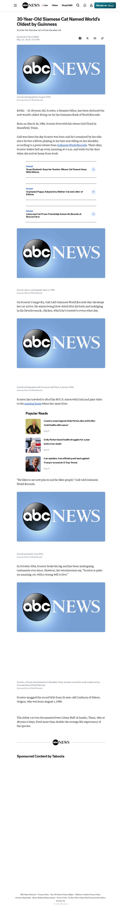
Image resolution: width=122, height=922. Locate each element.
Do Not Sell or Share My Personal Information (87, 898)
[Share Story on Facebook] (80, 38)
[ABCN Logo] (31, 5)
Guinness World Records (72, 145)
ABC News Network (28, 894)
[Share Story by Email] (95, 38)
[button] (15, 5)
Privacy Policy (43, 894)
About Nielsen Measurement (43, 898)
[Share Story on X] (87, 38)
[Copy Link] (102, 38)
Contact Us (60, 901)
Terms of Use (62, 898)
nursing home (33, 403)
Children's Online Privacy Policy (87, 894)
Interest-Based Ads (23, 898)
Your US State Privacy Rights (62, 894)
